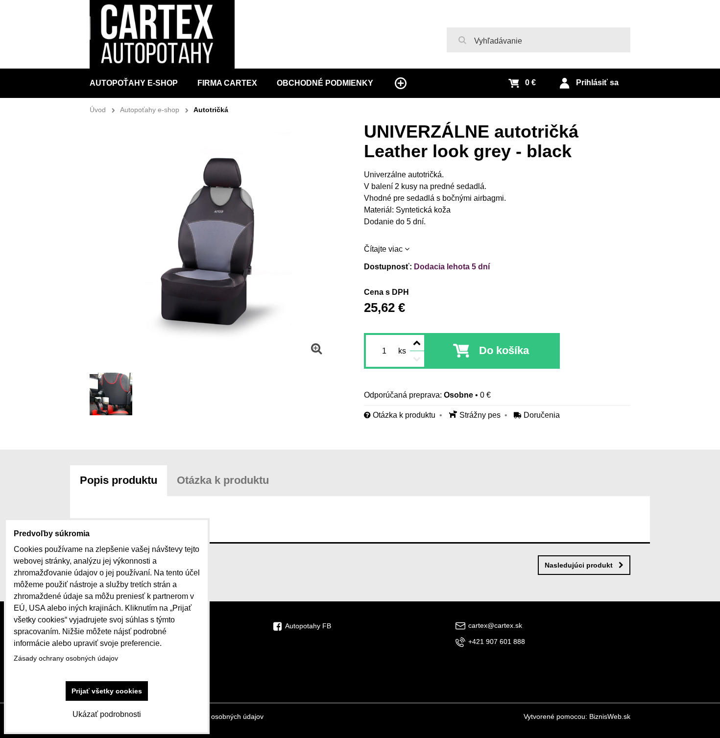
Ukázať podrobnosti (106, 714)
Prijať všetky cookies (107, 691)
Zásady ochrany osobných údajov (211, 716)
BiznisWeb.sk (609, 716)
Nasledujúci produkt (579, 565)
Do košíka (504, 350)
